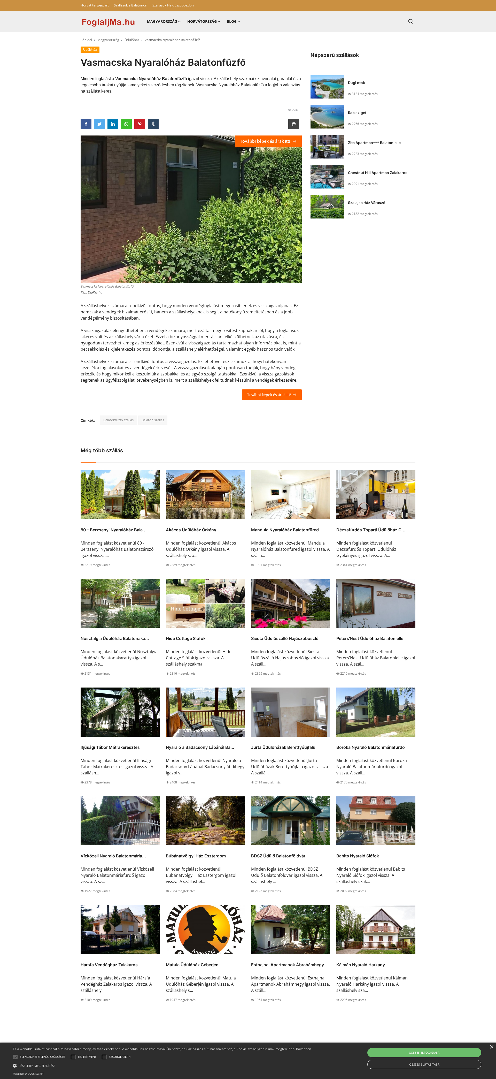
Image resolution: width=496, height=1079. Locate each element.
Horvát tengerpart (95, 5)
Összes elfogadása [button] (424, 1052)
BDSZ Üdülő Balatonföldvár (278, 855)
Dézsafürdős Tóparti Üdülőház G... (370, 529)
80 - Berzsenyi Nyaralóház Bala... (113, 529)
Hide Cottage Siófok (186, 638)
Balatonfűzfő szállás (118, 420)
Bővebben (303, 1049)
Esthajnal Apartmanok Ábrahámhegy (287, 964)
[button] (15, 1057)
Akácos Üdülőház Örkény (191, 529)
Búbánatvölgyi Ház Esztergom (196, 855)
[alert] (248, 1061)
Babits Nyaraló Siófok (357, 855)
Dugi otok (356, 82)
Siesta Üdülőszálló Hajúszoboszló (285, 638)
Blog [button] (232, 21)
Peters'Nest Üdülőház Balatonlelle (369, 638)
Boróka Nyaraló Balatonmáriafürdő (370, 747)
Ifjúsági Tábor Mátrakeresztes (110, 747)
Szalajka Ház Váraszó (366, 202)
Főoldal (86, 39)
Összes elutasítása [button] (424, 1064)
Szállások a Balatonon (130, 5)
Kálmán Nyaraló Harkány (360, 964)
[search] (410, 21)
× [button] (491, 1047)
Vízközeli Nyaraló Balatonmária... (113, 855)
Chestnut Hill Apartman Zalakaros (377, 172)
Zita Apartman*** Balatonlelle (374, 142)
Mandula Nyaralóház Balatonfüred (285, 529)
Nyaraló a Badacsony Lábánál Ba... (200, 747)
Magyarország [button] (162, 21)
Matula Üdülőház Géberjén (192, 964)
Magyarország (108, 39)
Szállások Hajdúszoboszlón (173, 5)
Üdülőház (132, 39)
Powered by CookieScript (28, 1073)
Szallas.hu (95, 292)
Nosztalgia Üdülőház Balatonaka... (115, 638)
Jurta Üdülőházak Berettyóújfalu (283, 747)
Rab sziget (357, 112)
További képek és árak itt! (265, 141)
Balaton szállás (153, 420)
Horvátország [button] (202, 21)
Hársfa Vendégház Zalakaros (109, 964)
